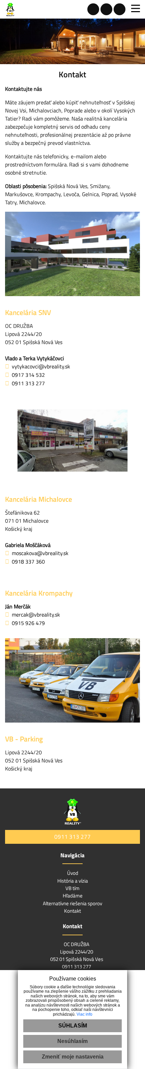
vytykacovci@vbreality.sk (41, 366)
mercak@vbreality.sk (36, 614)
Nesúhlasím (72, 1041)
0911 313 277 (28, 383)
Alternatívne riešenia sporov (72, 903)
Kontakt (72, 911)
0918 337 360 (28, 561)
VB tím (72, 888)
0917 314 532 (28, 375)
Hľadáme (73, 895)
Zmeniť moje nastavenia (73, 1057)
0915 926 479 (28, 623)
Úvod (72, 873)
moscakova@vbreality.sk (40, 553)
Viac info (84, 1014)
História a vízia (72, 881)
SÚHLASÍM (72, 1025)
